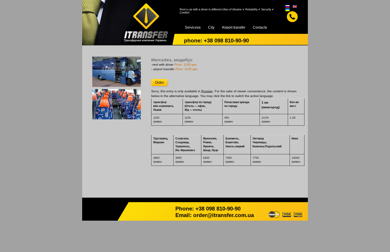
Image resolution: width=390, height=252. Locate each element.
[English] (295, 6)
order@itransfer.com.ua (223, 215)
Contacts (260, 27)
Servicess (193, 27)
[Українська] (288, 9)
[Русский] (288, 6)
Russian (207, 91)
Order (159, 82)
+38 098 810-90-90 (226, 40)
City (211, 27)
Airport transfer (233, 27)
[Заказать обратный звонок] (292, 16)
